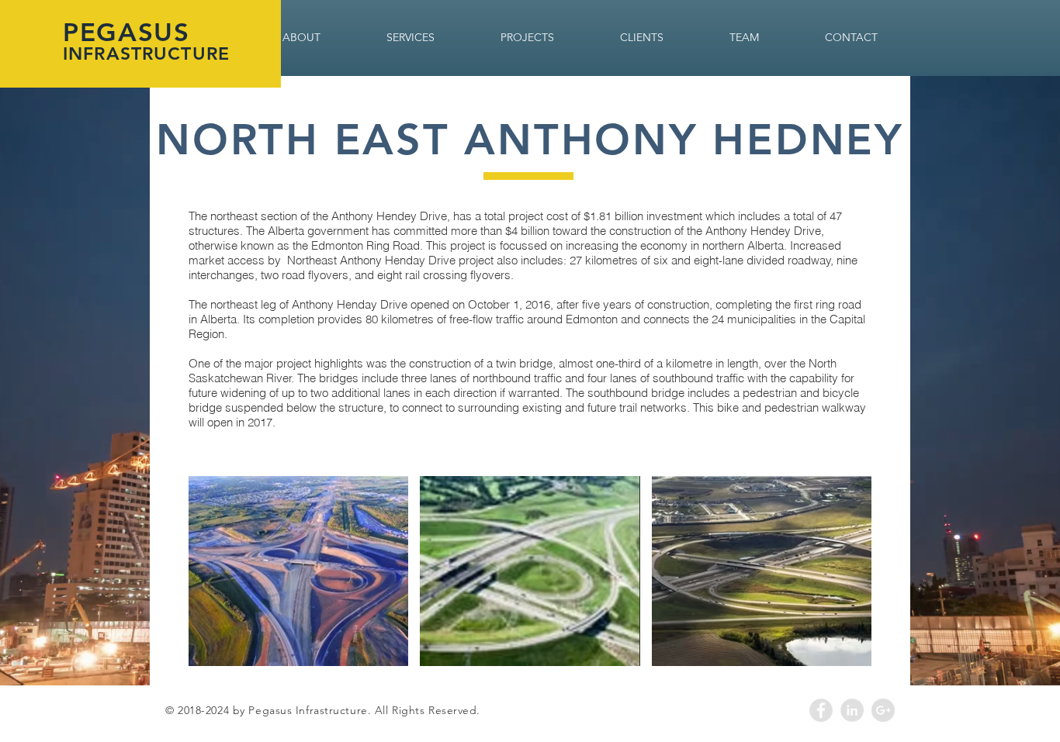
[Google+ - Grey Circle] (883, 710)
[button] (298, 571)
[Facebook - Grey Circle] (821, 710)
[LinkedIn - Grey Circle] (852, 710)
